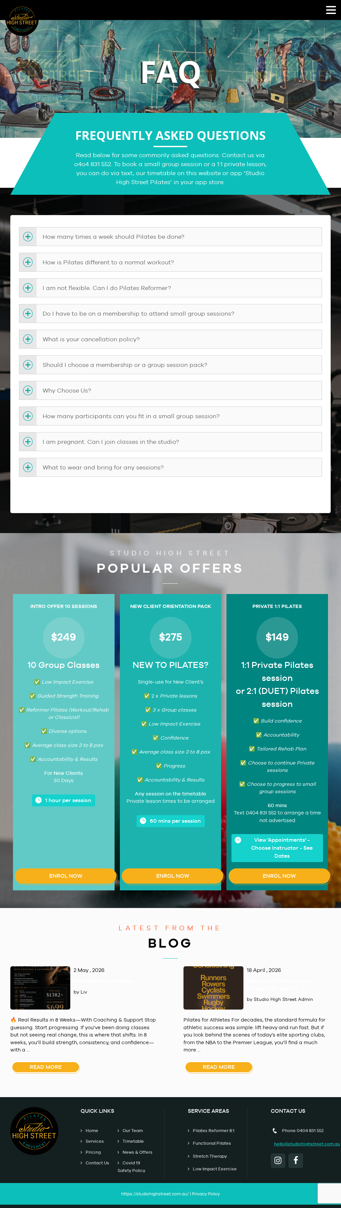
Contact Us (97, 1162)
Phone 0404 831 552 (303, 1130)
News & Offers (138, 1152)
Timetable (133, 1141)
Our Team (133, 1130)
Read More (46, 1067)
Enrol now (65, 876)
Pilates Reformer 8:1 (213, 1130)
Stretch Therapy (210, 1156)
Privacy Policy (206, 1193)
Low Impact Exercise (215, 1168)
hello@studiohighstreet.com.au (307, 1143)
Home (92, 1130)
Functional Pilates (212, 1143)
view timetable (170, 497)
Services (95, 1141)
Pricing (93, 1152)
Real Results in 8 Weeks (104, 981)
